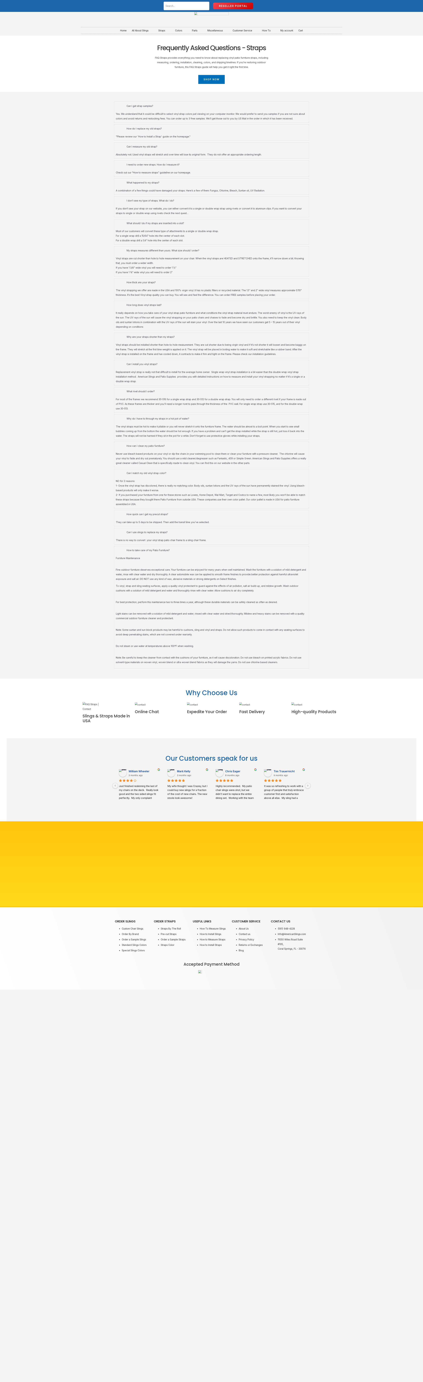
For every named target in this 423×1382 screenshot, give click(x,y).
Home (123, 30)
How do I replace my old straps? (144, 128)
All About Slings (140, 30)
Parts (194, 30)
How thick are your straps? (141, 282)
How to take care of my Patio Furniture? (148, 550)
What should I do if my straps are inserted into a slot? (155, 223)
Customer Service (242, 30)
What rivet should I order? (141, 391)
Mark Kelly (183, 771)
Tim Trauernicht (284, 771)
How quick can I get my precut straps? (147, 514)
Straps (161, 30)
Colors (178, 30)
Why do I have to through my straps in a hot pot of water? (158, 418)
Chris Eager (232, 771)
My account (286, 30)
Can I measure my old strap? (142, 146)
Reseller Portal (233, 6)
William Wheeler (139, 771)
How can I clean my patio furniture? (146, 445)
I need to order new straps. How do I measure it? (153, 164)
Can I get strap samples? (140, 106)
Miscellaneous (215, 30)
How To (266, 30)
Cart (300, 30)
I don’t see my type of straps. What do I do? (150, 200)
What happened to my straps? (143, 182)
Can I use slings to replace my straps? (147, 532)
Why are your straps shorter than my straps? (151, 336)
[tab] (211, 106)
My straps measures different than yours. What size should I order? (163, 250)
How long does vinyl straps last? (144, 305)
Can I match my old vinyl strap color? (146, 473)
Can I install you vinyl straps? (142, 364)
